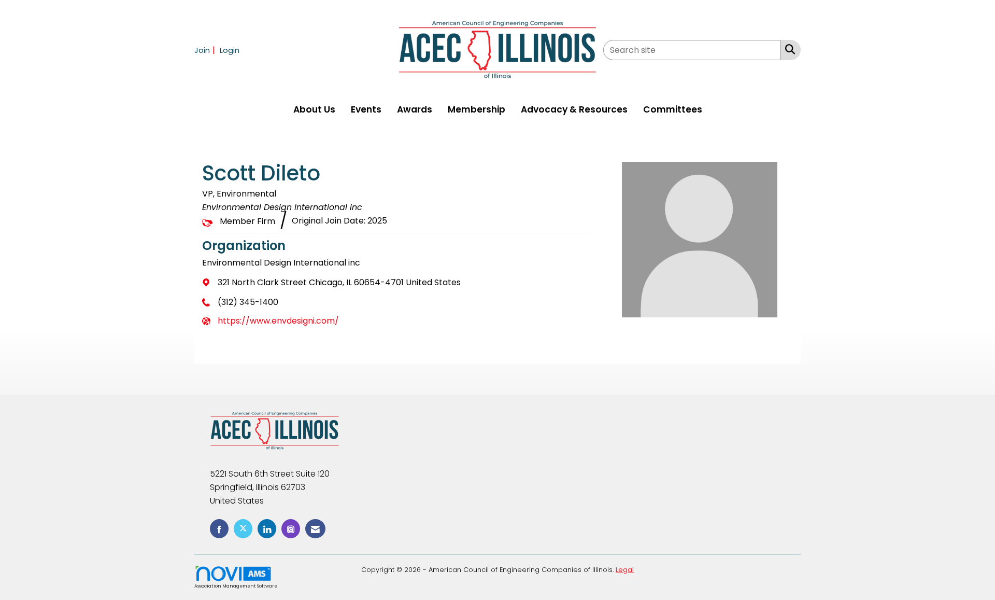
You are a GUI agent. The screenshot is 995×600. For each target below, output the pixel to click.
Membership (476, 109)
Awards (414, 109)
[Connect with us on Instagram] (290, 528)
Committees (672, 109)
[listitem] (206, 50)
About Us (314, 109)
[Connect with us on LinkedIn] (267, 528)
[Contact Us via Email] (315, 528)
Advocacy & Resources (574, 109)
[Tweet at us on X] (243, 528)
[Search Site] (787, 49)
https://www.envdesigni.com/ (278, 321)
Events (366, 109)
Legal (625, 569)
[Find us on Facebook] (219, 528)
